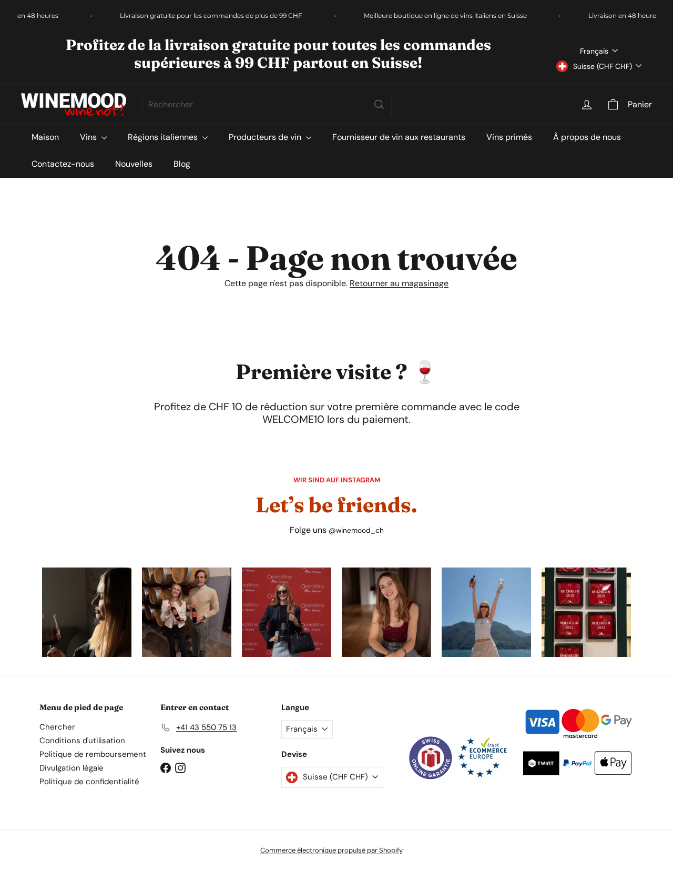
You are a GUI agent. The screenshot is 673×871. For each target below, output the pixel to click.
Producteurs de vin (266, 137)
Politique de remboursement (92, 754)
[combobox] (267, 104)
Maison (45, 137)
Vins (89, 137)
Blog (182, 163)
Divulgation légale (71, 768)
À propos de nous (587, 137)
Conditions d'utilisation (82, 740)
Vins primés (509, 137)
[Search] (379, 104)
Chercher (57, 727)
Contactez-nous (63, 163)
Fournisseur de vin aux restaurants (398, 137)
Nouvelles (133, 163)
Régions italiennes (164, 137)
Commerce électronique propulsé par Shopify (331, 850)
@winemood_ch (356, 530)
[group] (86, 612)
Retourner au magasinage (399, 283)
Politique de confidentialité (89, 781)
